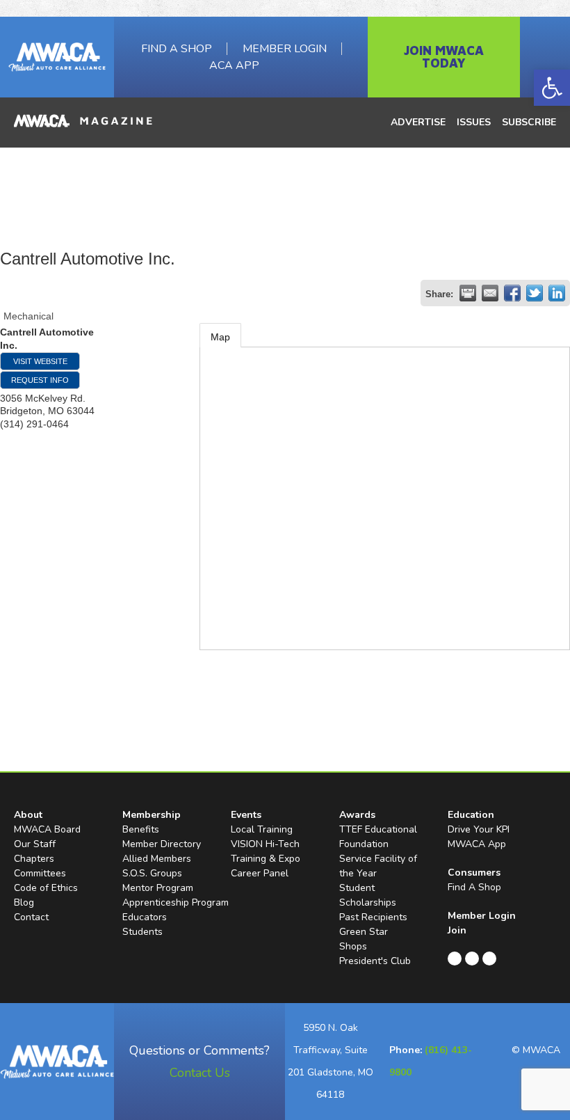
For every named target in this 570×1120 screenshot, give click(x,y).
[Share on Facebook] (512, 293)
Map (220, 336)
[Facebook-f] (455, 958)
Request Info (40, 380)
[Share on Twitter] (534, 293)
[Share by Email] (490, 293)
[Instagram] (489, 958)
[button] (552, 88)
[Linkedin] (472, 958)
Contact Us (200, 1072)
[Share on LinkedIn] (556, 293)
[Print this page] (467, 293)
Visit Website (40, 361)
